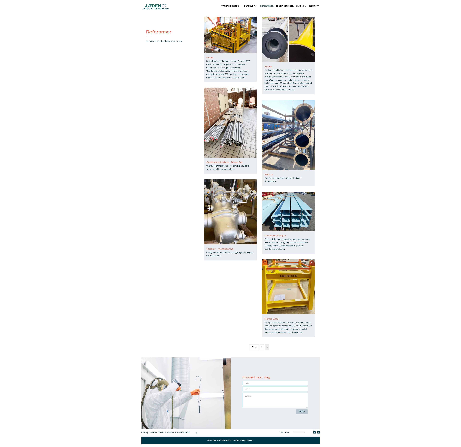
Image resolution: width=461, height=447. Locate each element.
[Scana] (288, 55)
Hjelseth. (251, 440)
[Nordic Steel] (288, 298)
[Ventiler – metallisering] (230, 219)
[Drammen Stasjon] (288, 223)
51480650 (169, 433)
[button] (240, 6)
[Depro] (230, 49)
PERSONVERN (183, 433)
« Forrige (253, 347)
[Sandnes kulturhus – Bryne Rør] (230, 131)
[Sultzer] (288, 143)
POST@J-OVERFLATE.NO (153, 433)
